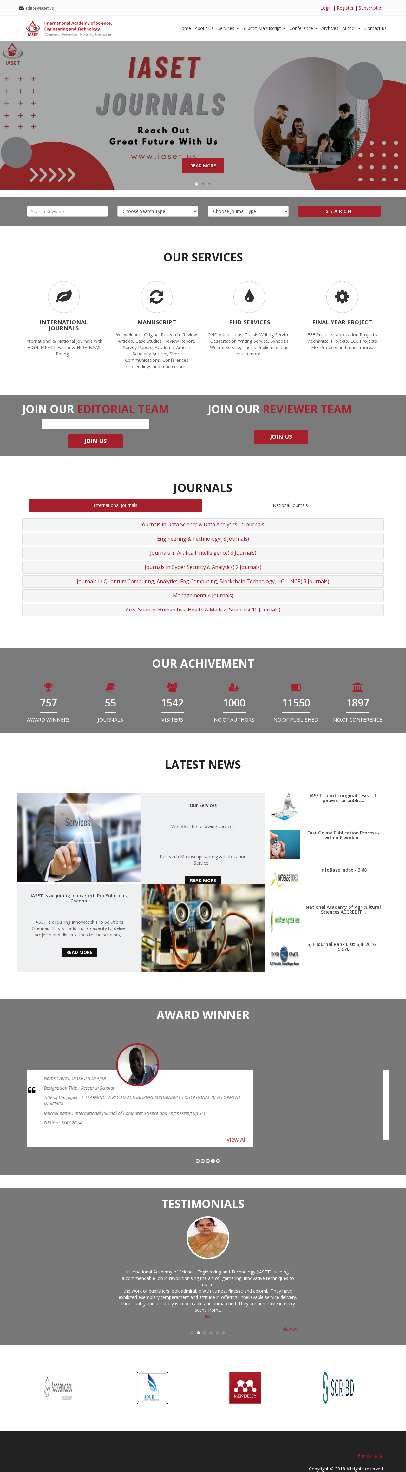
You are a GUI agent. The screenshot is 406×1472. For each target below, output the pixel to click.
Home (184, 28)
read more (203, 880)
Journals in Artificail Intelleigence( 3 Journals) (203, 552)
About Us (204, 28)
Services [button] (227, 28)
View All (307, 1133)
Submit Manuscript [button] (262, 28)
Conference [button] (301, 28)
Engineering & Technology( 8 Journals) (203, 538)
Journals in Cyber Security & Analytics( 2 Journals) (203, 567)
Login (326, 8)
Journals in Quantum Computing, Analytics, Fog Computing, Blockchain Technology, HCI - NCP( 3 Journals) (203, 581)
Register (345, 8)
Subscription (371, 8)
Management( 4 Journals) (203, 595)
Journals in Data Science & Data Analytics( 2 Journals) (203, 524)
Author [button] (349, 28)
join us (281, 436)
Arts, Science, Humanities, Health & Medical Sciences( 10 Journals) (203, 609)
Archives (329, 28)
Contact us (375, 28)
